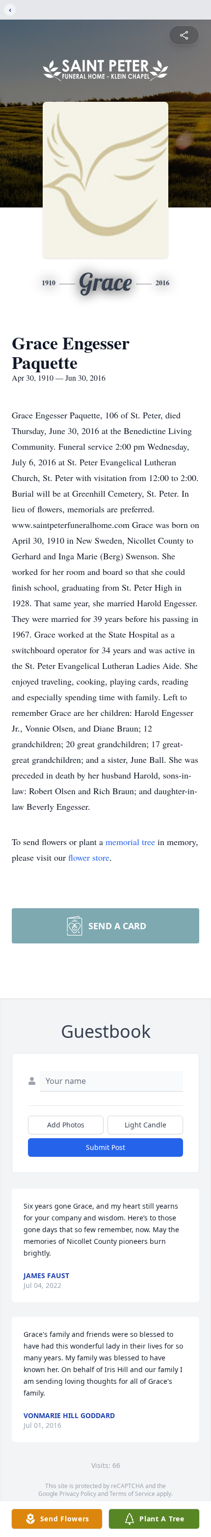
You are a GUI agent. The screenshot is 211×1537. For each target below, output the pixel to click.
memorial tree (130, 842)
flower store (88, 857)
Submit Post (105, 1147)
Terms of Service (132, 1494)
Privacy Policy (77, 1494)
